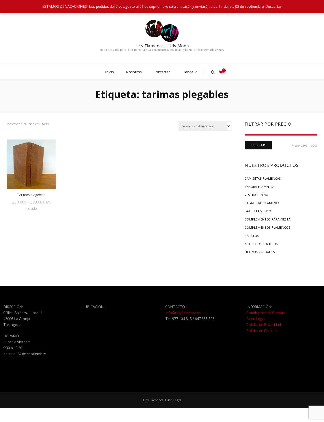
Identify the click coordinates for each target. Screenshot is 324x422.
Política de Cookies (261, 330)
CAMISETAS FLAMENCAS (263, 178)
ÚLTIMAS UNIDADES (260, 252)
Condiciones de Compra (265, 312)
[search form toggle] (213, 72)
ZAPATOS (252, 236)
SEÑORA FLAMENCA (259, 187)
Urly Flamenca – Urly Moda (162, 46)
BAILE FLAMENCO (258, 211)
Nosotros (134, 72)
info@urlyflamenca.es (183, 312)
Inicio (109, 72)
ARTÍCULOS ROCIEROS (261, 244)
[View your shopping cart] (221, 72)
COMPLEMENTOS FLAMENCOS (267, 227)
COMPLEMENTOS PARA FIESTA (267, 219)
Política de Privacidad (263, 324)
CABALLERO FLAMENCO (262, 203)
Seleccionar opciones (31, 167)
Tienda (187, 72)
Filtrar (258, 145)
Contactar (162, 72)
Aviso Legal (255, 318)
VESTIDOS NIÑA (256, 195)
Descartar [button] (273, 6)
